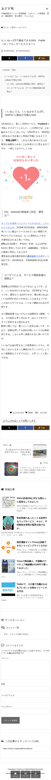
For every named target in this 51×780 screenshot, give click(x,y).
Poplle (30, 412)
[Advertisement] (25, 384)
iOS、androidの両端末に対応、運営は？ (26, 84)
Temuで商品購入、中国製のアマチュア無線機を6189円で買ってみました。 (32, 564)
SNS (36, 412)
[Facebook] (25, 58)
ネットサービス (20, 27)
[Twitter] (9, 58)
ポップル (43, 412)
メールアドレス (8, 695)
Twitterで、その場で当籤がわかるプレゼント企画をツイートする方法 (32, 587)
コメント (5, 658)
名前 (3, 684)
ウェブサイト (7, 707)
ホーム (6, 27)
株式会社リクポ (35, 256)
